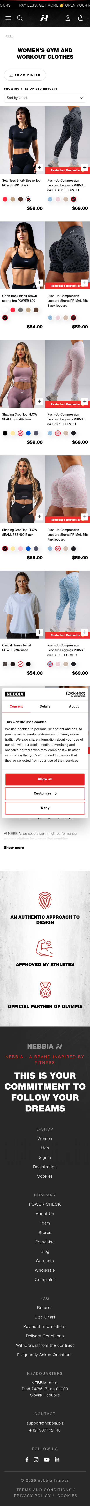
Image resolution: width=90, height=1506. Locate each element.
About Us (45, 1214)
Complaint (45, 1280)
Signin (45, 1158)
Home (8, 36)
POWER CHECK (45, 1205)
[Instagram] (36, 1460)
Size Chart (45, 1318)
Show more (14, 848)
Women (45, 1139)
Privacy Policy (32, 1496)
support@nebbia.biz (45, 1424)
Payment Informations (45, 1327)
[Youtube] (47, 1460)
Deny (45, 808)
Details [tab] (45, 706)
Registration (45, 1167)
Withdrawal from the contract (45, 1346)
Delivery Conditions (45, 1336)
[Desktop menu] (8, 18)
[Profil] (68, 18)
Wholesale (45, 1271)
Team (45, 1224)
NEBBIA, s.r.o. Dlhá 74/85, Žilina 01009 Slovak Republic (45, 1389)
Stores (45, 1233)
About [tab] (74, 706)
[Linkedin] (57, 1460)
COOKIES (67, 1496)
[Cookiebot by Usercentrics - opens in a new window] (66, 694)
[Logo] (45, 18)
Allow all (45, 779)
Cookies (45, 1177)
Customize (42, 793)
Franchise (45, 1242)
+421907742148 (45, 1431)
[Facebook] (27, 1460)
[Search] (20, 18)
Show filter (27, 75)
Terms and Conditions (44, 1490)
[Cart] (80, 18)
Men (45, 1148)
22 (71, 818)
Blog (45, 1252)
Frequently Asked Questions (45, 1355)
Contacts (45, 1261)
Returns (45, 1308)
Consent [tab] (16, 706)
